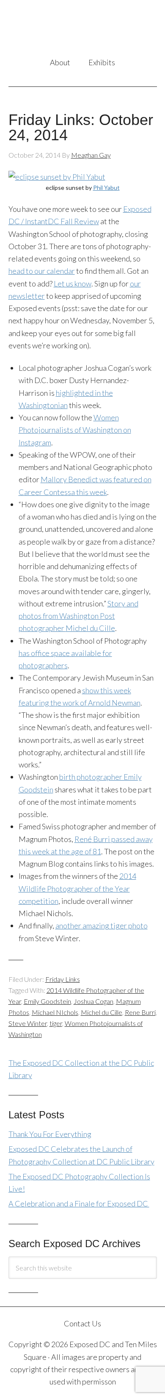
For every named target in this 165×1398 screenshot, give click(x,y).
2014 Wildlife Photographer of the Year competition (77, 888)
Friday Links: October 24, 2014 (80, 127)
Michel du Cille (101, 1012)
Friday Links (62, 979)
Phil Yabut (106, 187)
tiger (56, 1023)
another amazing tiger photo (101, 925)
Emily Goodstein (47, 1001)
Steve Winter (27, 1023)
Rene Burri (140, 1012)
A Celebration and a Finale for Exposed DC (78, 1203)
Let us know (72, 283)
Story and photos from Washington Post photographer (78, 616)
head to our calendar (41, 270)
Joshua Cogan (93, 1001)
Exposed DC (82, 29)
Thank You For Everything (49, 1134)
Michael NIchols (55, 1012)
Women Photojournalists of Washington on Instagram (75, 430)
